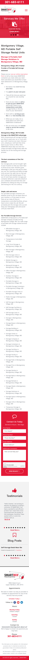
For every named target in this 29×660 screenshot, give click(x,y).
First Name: (6, 428)
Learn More (14, 32)
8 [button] (20, 527)
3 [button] (15, 35)
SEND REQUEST (14, 471)
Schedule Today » (14, 599)
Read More (14, 530)
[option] (14, 27)
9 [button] (22, 527)
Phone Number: (8, 435)
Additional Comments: (10, 448)
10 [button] (24, 527)
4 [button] (18, 35)
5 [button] (13, 527)
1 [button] (11, 35)
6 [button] (15, 527)
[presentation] (14, 465)
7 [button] (18, 527)
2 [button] (13, 35)
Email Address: (7, 442)
